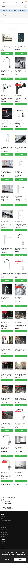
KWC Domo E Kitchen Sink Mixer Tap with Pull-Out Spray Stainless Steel (21, 199)
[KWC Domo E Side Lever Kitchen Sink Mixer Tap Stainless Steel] (7, 214)
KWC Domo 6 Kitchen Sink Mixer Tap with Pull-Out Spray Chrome (21, 149)
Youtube (3, 545)
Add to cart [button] (7, 53)
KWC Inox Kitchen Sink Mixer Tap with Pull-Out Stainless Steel (21, 73)
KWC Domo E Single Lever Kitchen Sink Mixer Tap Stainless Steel (6, 249)
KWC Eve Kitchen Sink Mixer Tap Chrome (21, 249)
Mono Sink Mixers (5, 45)
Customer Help (4, 529)
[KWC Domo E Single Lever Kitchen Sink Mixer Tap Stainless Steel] (7, 239)
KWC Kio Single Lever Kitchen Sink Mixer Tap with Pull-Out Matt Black (7, 350)
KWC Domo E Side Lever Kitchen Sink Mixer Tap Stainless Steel (6, 224)
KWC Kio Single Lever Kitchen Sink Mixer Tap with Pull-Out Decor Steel (20, 325)
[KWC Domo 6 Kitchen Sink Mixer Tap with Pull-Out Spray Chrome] (21, 138)
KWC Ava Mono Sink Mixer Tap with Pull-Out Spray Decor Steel (20, 123)
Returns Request (4, 534)
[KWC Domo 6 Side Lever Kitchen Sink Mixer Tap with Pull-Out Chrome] (21, 164)
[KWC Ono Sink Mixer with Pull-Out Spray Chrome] (21, 37)
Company (3, 516)
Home (2, 19)
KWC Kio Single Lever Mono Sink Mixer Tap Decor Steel (7, 375)
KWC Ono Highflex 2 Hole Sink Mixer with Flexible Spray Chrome (6, 149)
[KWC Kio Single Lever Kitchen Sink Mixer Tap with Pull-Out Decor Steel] (21, 315)
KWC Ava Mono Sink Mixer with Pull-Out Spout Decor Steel (6, 48)
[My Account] (23, 2)
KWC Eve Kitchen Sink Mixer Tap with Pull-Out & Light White (7, 300)
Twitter (2, 543)
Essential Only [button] (8, 559)
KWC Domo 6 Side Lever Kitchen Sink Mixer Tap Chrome (6, 174)
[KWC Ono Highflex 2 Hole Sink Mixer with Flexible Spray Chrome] (7, 138)
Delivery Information (5, 530)
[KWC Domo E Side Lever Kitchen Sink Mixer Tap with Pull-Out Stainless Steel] (21, 214)
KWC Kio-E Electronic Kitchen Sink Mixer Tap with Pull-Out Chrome (7, 399)
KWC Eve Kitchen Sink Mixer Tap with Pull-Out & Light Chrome (7, 275)
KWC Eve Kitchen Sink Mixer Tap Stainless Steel (7, 72)
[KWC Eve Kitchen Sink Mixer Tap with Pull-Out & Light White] (7, 290)
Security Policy (4, 522)
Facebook (3, 541)
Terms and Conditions (6, 520)
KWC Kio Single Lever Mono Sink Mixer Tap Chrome (20, 350)
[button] (26, 2)
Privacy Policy (4, 518)
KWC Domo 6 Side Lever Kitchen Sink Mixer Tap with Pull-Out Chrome (20, 174)
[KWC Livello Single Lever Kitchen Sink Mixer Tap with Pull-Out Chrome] (21, 440)
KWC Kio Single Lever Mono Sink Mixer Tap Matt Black (20, 375)
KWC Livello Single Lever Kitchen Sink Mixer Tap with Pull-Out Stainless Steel (7, 475)
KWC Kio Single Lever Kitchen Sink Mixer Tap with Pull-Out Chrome (7, 325)
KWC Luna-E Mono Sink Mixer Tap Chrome (20, 474)
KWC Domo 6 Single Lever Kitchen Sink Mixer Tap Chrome (6, 199)
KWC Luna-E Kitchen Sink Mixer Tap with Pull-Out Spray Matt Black (21, 98)
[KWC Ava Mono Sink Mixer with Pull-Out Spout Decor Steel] (7, 37)
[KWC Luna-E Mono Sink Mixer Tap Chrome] (21, 465)
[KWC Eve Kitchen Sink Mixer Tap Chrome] (21, 239)
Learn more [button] (13, 555)
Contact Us (3, 536)
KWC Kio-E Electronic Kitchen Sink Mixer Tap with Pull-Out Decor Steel (20, 399)
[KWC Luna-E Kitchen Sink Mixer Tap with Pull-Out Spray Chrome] (7, 88)
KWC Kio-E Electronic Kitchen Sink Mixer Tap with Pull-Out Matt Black (7, 425)
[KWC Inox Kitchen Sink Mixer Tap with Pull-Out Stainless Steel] (21, 63)
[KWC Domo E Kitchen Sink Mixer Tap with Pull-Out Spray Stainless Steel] (21, 189)
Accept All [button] (20, 559)
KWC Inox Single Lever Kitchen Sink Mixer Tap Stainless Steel (19, 300)
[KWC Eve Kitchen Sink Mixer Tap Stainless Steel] (7, 63)
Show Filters (5, 21)
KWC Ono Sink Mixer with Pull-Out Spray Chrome (20, 47)
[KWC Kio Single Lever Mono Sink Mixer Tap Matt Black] (21, 365)
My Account (3, 527)
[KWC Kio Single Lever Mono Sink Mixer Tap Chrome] (21, 340)
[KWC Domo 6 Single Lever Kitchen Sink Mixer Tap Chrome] (7, 189)
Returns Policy (4, 532)
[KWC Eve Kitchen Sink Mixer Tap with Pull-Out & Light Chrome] (7, 264)
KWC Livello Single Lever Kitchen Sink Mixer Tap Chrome (20, 425)
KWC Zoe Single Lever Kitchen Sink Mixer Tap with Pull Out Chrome (7, 123)
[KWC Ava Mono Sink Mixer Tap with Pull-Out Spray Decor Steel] (21, 113)
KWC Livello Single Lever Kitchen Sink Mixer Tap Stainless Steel (6, 450)
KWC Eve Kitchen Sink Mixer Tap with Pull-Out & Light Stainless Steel (21, 275)
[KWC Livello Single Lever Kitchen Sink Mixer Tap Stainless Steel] (7, 440)
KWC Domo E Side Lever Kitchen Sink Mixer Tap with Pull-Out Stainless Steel (20, 224)
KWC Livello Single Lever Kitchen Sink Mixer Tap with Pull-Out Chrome (20, 450)
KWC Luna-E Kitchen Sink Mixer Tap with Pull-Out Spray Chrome (7, 98)
